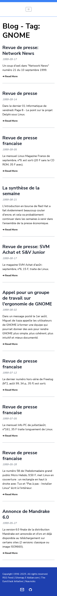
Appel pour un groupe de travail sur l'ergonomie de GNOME (27, 298)
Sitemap (19, 577)
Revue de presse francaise (19, 141)
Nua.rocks (30, 581)
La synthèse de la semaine (21, 191)
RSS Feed (7, 577)
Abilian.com (33, 577)
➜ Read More (10, 76)
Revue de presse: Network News (20, 50)
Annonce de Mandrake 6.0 (26, 514)
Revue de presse (19, 93)
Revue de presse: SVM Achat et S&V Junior (26, 250)
